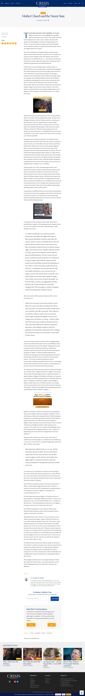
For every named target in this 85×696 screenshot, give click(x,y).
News (12, 3)
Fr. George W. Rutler (41, 20)
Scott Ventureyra (68, 667)
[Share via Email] (10, 43)
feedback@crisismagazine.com (67, 679)
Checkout (47, 682)
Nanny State (49, 633)
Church (31, 633)
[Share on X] (3, 43)
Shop (65, 3)
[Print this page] (13, 43)
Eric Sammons (6, 665)
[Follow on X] (12, 682)
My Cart (47, 680)
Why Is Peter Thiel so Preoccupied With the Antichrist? (71, 663)
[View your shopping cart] (79, 3)
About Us (32, 679)
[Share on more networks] (16, 43)
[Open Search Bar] (82, 3)
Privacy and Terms (34, 687)
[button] (82, 692)
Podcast (18, 3)
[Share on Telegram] (8, 43)
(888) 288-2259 (66, 684)
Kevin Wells (46, 667)
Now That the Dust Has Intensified (31, 662)
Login (75, 3)
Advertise (32, 683)
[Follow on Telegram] (18, 682)
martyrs (43, 633)
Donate (70, 3)
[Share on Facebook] (5, 43)
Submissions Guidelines (32, 681)
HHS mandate (37, 633)
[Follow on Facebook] (10, 682)
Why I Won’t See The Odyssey (10, 662)
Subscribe (54, 598)
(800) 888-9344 (65, 682)
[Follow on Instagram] (15, 682)
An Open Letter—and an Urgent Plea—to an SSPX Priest (52, 663)
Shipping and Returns (34, 685)
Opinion (7, 3)
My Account (48, 679)
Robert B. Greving (28, 665)
